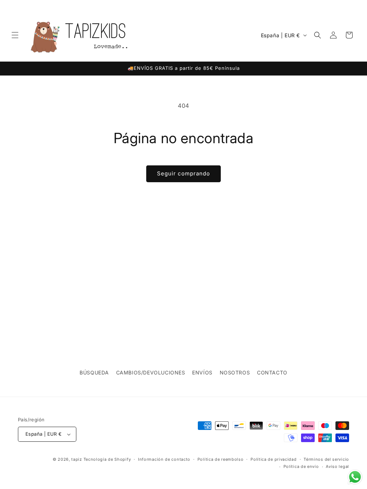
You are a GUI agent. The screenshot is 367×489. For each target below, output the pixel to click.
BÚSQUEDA (94, 372)
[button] (15, 35)
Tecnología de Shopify (107, 459)
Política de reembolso (220, 459)
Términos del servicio (326, 459)
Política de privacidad (273, 459)
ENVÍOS (202, 372)
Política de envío (301, 466)
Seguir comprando (183, 173)
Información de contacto (164, 459)
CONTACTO (272, 372)
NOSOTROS (235, 372)
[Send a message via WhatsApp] (355, 477)
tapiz (76, 459)
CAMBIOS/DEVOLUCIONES (150, 372)
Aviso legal (337, 466)
